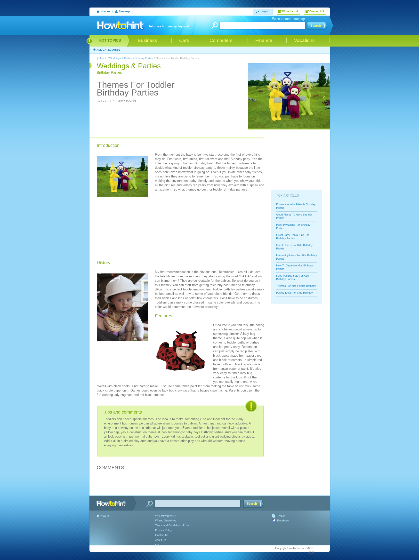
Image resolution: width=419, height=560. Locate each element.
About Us (160, 539)
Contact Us (162, 535)
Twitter (281, 515)
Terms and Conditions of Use (172, 525)
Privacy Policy (163, 530)
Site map (124, 11)
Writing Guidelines (165, 520)
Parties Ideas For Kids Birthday (294, 292)
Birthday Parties (144, 58)
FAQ (158, 544)
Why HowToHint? (165, 515)
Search (315, 25)
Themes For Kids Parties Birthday (296, 285)
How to (105, 11)
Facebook (283, 520)
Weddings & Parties (120, 58)
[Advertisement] (191, 226)
